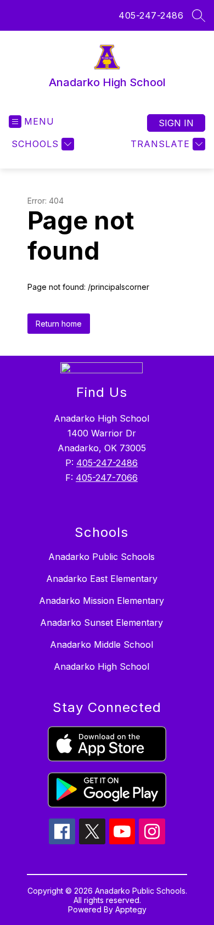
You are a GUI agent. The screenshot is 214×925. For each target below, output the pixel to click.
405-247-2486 (151, 15)
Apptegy (131, 909)
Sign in (176, 122)
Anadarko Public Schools (101, 556)
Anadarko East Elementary (101, 578)
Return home (59, 323)
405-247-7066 (107, 477)
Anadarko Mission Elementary (101, 600)
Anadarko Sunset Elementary (101, 622)
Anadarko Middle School (101, 644)
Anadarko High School (101, 666)
